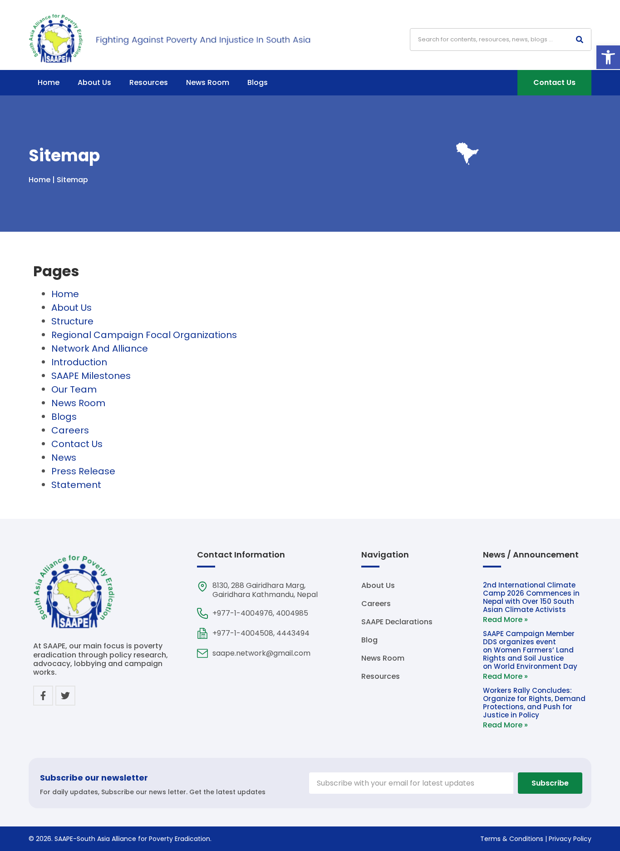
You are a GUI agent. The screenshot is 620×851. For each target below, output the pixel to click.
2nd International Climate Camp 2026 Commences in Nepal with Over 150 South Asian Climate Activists (531, 597)
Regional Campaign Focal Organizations (144, 334)
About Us (94, 82)
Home (48, 82)
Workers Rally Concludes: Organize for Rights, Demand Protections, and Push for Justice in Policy (534, 703)
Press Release (83, 471)
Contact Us (77, 444)
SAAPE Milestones (91, 375)
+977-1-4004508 (242, 633)
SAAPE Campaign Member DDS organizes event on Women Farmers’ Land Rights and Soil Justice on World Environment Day (531, 650)
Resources (148, 82)
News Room (207, 82)
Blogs (257, 82)
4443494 (293, 633)
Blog (369, 640)
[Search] (579, 39)
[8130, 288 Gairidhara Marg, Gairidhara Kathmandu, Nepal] (202, 586)
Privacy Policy (570, 838)
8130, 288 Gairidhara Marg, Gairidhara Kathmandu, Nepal (265, 589)
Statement (76, 484)
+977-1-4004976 (242, 613)
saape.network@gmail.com (261, 653)
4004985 (292, 613)
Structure (72, 321)
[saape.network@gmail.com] (202, 653)
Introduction (79, 362)
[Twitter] (65, 696)
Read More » (505, 619)
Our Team (74, 389)
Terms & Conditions (511, 838)
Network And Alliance (99, 348)
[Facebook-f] (43, 696)
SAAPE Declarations (397, 622)
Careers (70, 430)
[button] (608, 57)
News (63, 457)
